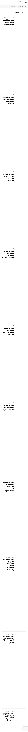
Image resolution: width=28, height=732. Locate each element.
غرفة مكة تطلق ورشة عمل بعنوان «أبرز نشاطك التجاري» (8, 254)
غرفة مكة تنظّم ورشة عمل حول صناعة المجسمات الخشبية (8, 639)
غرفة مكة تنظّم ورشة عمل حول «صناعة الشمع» (8, 407)
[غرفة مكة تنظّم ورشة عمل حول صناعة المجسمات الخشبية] (20, 670)
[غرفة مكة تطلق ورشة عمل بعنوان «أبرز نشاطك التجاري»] (20, 284)
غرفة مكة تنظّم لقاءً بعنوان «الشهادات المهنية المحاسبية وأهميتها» (8, 564)
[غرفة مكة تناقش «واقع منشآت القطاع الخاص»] (20, 53)
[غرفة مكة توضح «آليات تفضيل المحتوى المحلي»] (20, 207)
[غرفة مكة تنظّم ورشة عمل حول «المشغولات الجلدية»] (20, 130)
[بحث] (2, 2)
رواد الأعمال (24, 6)
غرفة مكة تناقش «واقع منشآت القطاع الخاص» (8, 22)
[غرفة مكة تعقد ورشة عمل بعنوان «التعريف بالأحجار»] (20, 361)
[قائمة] (26, 2)
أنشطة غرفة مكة (18, 6)
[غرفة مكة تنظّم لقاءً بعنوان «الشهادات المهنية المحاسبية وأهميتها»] (20, 593)
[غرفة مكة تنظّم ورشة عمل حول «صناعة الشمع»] (20, 438)
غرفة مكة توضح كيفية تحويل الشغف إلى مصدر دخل (8, 716)
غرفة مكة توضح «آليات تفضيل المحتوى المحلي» (8, 177)
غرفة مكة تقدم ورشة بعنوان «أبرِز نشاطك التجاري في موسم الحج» (8, 486)
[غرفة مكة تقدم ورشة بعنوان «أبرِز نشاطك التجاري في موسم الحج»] (20, 516)
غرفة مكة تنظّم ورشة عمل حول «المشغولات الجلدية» (8, 100)
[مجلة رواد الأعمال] (14, 2)
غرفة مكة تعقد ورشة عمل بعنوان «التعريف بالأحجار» (8, 331)
